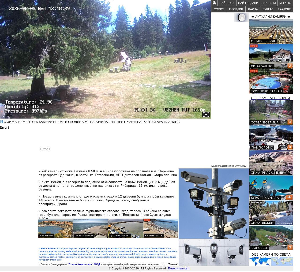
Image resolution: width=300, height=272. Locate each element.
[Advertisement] (230, 92)
